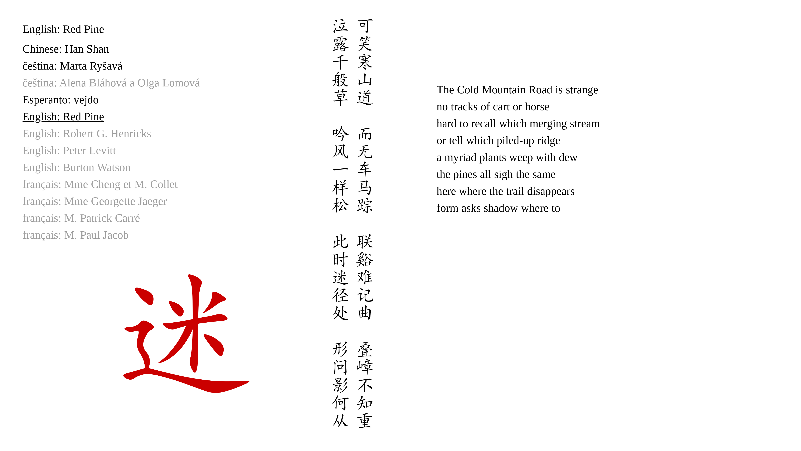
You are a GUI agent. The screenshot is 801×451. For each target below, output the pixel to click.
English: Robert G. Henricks (87, 133)
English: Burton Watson (77, 167)
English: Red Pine (63, 116)
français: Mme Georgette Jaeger (95, 201)
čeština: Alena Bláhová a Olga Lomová (111, 82)
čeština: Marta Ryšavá (72, 66)
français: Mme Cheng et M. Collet (100, 184)
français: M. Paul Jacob (76, 235)
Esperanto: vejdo (61, 99)
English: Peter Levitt (69, 150)
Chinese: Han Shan (66, 49)
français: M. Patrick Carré (81, 218)
